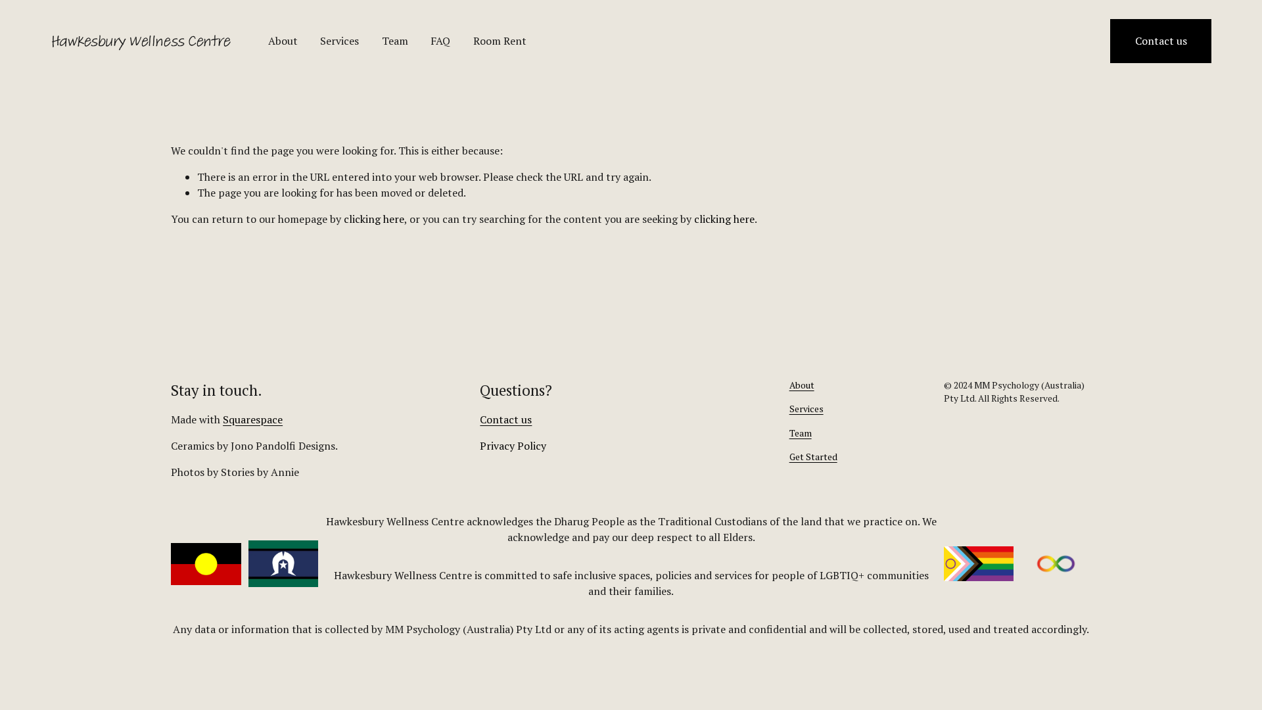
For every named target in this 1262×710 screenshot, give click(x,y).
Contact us (1161, 41)
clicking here (374, 219)
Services (339, 41)
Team (395, 41)
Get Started (813, 457)
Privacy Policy (513, 445)
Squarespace (253, 419)
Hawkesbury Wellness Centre (140, 41)
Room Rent (499, 41)
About (283, 41)
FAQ (440, 41)
